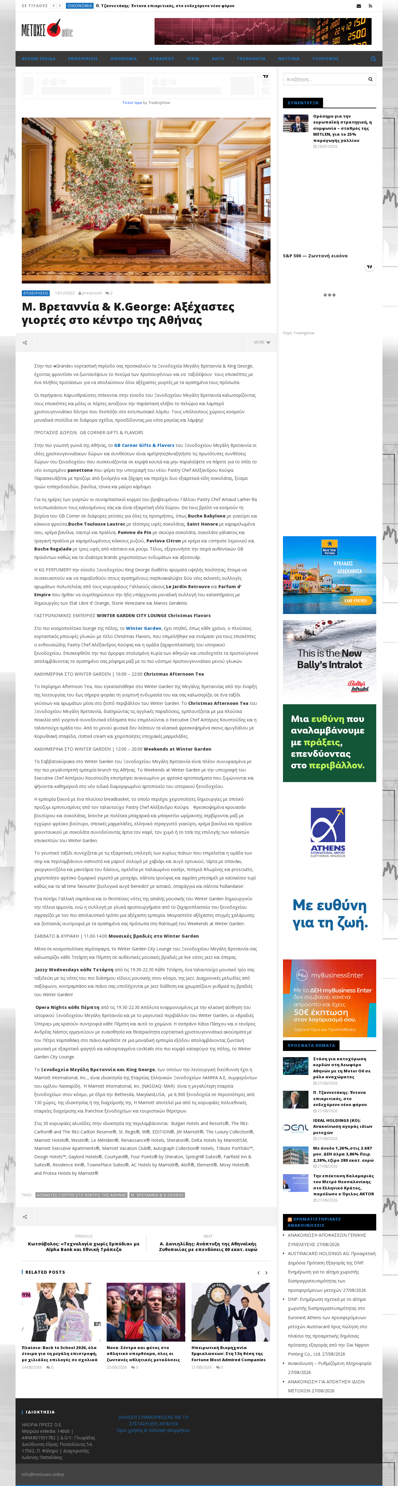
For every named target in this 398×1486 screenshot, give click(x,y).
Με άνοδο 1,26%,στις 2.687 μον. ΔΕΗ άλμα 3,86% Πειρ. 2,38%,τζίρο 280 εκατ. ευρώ (343, 1154)
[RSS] (370, 6)
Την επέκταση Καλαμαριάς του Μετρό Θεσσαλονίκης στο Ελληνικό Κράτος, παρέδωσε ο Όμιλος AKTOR (343, 1185)
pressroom (92, 293)
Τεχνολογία (251, 58)
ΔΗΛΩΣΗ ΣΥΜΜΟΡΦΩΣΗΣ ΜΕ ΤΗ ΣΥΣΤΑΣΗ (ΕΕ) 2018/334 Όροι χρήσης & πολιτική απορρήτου (153, 1423)
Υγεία (193, 58)
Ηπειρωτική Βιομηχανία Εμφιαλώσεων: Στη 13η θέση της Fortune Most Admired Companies (229, 1353)
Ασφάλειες (162, 58)
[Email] (359, 6)
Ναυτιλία (289, 58)
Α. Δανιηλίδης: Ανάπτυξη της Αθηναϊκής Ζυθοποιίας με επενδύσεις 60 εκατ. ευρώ (208, 1243)
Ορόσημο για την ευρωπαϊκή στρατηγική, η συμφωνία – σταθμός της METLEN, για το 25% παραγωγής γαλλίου (342, 128)
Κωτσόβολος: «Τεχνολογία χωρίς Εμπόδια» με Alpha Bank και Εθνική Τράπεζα (84, 1243)
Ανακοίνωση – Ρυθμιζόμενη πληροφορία (329, 1363)
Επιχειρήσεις (83, 58)
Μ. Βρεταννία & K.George (157, 1195)
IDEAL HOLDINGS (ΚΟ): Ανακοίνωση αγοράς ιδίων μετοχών (164, 5)
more (260, 342)
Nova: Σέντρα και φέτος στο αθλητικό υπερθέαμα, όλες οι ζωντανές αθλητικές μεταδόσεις (143, 1353)
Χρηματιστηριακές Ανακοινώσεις (314, 1222)
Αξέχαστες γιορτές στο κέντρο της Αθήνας (81, 1195)
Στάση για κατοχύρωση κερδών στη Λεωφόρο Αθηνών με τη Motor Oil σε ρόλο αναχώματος (342, 1068)
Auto (218, 58)
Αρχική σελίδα (39, 58)
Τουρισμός (325, 58)
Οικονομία (123, 58)
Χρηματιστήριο (84, 5)
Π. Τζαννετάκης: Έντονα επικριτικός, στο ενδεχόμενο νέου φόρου (340, 1098)
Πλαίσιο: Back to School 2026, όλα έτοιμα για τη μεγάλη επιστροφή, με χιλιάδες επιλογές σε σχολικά (60, 1353)
